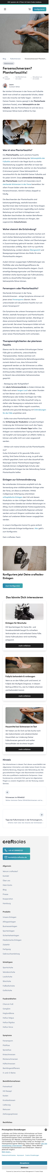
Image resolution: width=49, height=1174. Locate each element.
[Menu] (5, 9)
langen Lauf (22, 390)
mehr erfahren (25, 645)
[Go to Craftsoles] (14, 841)
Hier (36, 528)
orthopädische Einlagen (12, 497)
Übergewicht (35, 250)
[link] (35, 58)
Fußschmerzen (8, 63)
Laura (11, 84)
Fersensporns (18, 299)
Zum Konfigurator (12, 585)
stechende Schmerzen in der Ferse (17, 184)
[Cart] (30, 9)
